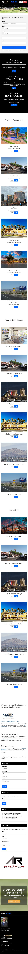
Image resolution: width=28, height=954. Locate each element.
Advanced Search (22, 50)
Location (3, 21)
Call (25, 1)
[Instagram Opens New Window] (17, 1)
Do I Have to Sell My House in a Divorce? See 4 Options (12, 814)
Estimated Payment (5, 781)
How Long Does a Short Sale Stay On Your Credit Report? (12, 813)
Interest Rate (4, 776)
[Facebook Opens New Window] (12, 1)
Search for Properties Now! (10, 722)
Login (3, 50)
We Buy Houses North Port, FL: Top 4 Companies (11, 818)
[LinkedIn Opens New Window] (13, 1)
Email (21, 1)
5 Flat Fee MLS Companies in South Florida (10, 817)
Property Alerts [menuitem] (23, 5)
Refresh (8, 845)
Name (3, 831)
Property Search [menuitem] (9, 5)
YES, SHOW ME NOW (14, 901)
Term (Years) (4, 771)
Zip (2, 798)
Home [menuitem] (3, 5)
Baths (3, 40)
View (12, 151)
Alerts (16, 151)
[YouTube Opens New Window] (15, 1)
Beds (3, 36)
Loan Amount (4, 766)
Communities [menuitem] (16, 5)
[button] (14, 47)
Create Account (9, 50)
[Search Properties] (14, 715)
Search (14, 71)
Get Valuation (14, 104)
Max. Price (4, 31)
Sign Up (14, 88)
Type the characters (5, 841)
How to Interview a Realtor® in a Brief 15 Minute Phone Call (13, 816)
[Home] (5, 1)
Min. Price (3, 26)
